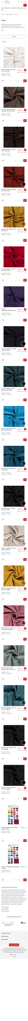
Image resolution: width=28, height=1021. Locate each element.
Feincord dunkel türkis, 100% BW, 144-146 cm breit (8, 429)
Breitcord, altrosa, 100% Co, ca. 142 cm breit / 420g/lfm (9, 628)
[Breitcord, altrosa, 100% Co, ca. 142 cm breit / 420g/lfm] (14, 615)
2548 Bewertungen (5, 930)
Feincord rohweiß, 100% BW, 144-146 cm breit (8, 70)
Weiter (2, 30)
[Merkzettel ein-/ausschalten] (2, 80)
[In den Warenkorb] (25, 80)
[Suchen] (25, 5)
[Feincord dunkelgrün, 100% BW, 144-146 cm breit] (14, 376)
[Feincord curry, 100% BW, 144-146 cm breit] (14, 216)
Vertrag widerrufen (14, 944)
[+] (21, 840)
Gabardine (20, 904)
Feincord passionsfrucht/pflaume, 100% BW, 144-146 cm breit (8, 309)
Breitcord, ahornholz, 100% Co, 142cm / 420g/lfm (8, 549)
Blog (2, 9)
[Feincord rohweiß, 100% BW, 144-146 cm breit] (14, 57)
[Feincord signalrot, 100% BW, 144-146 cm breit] (14, 256)
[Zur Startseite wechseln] (7, 2)
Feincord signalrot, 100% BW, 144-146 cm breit (8, 269)
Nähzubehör (7, 8)
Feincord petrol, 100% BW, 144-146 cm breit (9, 469)
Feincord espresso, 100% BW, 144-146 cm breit (8, 150)
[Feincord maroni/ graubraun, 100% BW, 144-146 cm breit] (14, 97)
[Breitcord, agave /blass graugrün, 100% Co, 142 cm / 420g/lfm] (14, 655)
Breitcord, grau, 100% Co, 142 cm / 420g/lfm (8, 748)
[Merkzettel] (18, 2)
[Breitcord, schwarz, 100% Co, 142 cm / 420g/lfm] (14, 775)
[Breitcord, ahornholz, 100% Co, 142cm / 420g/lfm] (14, 536)
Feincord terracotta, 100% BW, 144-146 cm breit (8, 190)
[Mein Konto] (22, 2)
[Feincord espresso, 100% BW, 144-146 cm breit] (14, 137)
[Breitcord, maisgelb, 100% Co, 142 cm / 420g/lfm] (14, 575)
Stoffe (2, 8)
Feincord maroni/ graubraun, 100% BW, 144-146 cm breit (8, 110)
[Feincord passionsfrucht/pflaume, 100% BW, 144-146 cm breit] (14, 296)
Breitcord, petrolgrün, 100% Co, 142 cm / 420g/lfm (9, 708)
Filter (15, 36)
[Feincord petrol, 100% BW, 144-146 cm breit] (14, 456)
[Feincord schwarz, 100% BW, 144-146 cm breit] (14, 496)
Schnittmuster (14, 8)
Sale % (24, 8)
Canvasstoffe (13, 904)
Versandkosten (5, 949)
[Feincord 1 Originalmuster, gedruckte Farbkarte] (14, 854)
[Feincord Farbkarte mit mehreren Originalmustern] (14, 815)
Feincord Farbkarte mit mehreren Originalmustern (9, 828)
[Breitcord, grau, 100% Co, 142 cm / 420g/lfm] (14, 735)
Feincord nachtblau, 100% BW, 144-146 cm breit (8, 349)
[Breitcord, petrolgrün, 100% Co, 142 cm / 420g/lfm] (14, 695)
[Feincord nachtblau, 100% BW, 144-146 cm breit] (14, 336)
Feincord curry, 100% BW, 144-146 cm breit (8, 230)
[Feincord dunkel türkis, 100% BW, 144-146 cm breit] (14, 416)
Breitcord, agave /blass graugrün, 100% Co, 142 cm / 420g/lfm (8, 668)
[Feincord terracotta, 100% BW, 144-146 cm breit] (14, 177)
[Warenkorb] (25, 2)
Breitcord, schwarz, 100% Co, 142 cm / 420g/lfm (8, 788)
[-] (16, 840)
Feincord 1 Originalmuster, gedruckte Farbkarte (10, 867)
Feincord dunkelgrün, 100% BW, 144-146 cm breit (8, 389)
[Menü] (2, 2)
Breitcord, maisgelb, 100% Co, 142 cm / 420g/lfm (8, 589)
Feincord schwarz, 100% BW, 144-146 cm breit (8, 509)
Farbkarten (20, 8)
